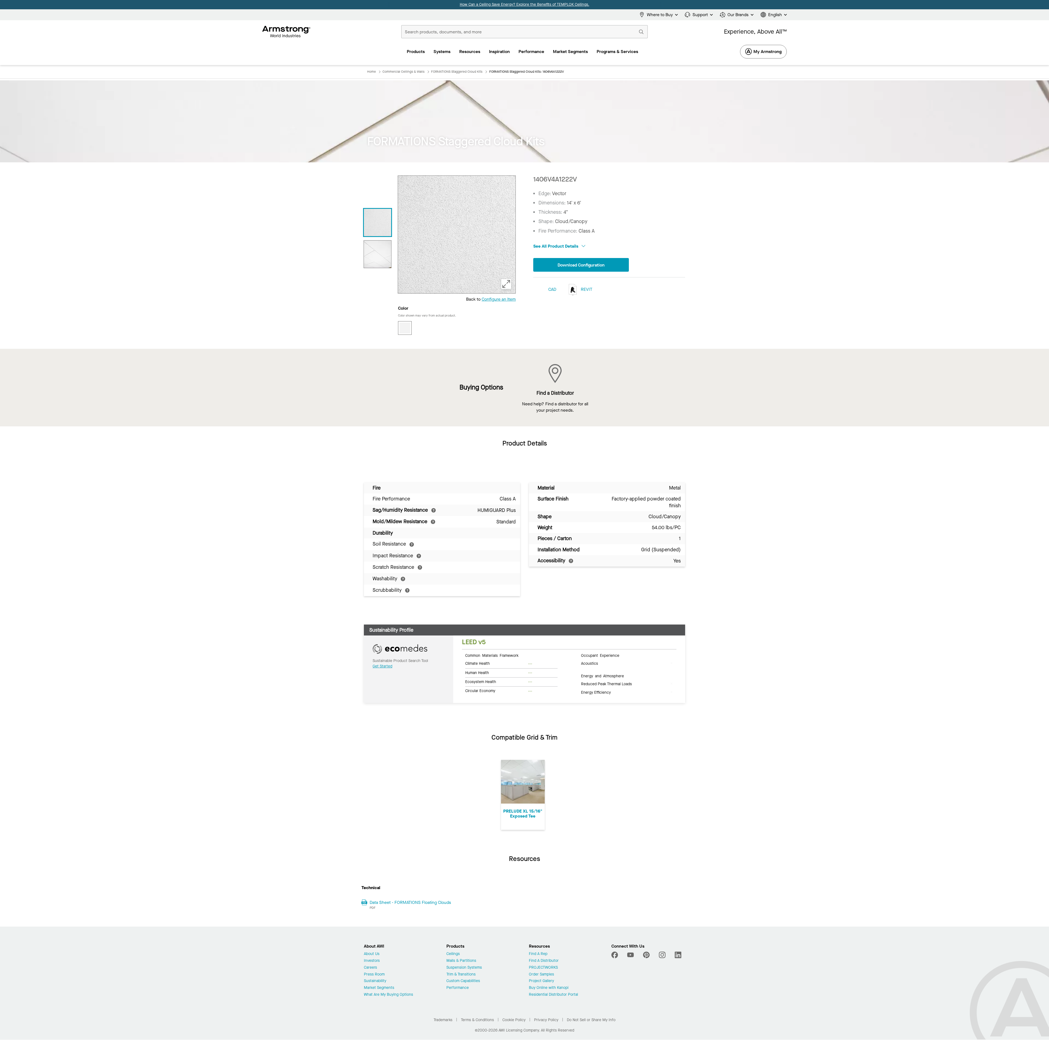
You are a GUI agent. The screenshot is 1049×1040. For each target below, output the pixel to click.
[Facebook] (615, 955)
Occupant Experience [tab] (600, 655)
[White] (405, 328)
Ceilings (453, 954)
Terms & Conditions (477, 1020)
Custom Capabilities (463, 981)
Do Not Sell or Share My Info (591, 1020)
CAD (552, 289)
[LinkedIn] (678, 955)
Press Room (374, 974)
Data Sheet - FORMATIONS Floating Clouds (410, 902)
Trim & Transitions (461, 974)
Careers (370, 967)
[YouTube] (630, 955)
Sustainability (375, 981)
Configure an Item (499, 299)
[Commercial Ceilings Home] (286, 31)
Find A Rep (538, 954)
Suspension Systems (464, 967)
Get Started (382, 666)
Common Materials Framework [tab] (491, 655)
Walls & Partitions (461, 961)
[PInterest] (646, 955)
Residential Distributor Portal (553, 994)
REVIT (586, 289)
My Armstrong (767, 51)
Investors (372, 961)
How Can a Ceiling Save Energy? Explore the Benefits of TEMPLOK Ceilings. (524, 4)
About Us (371, 954)
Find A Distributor (544, 961)
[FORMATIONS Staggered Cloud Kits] (377, 254)
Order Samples (541, 974)
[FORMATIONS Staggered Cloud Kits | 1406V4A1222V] (377, 222)
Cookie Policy (514, 1020)
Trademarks (443, 1020)
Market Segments (379, 988)
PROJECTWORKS (543, 967)
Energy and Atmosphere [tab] (602, 676)
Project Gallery (541, 981)
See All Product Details (556, 246)
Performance (457, 988)
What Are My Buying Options (388, 994)
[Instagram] (662, 955)
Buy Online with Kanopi (548, 988)
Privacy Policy (546, 1020)
